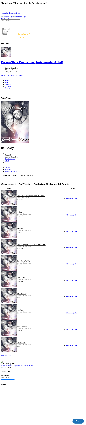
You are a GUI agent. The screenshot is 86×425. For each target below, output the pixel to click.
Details (7, 167)
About (3, 365)
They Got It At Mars (23, 261)
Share (21, 75)
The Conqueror (22, 326)
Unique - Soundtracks (24, 214)
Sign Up (21, 37)
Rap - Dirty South (23, 198)
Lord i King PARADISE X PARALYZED (31, 245)
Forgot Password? (24, 34)
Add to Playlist (10, 159)
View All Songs (6, 355)
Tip (16, 75)
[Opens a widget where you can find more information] (78, 421)
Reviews (8, 169)
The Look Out (21, 294)
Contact (19, 365)
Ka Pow (19, 212)
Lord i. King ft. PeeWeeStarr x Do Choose (31, 196)
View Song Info (71, 198)
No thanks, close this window (10, 13)
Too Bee (20, 228)
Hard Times (21, 277)
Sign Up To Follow (7, 75)
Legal (15, 365)
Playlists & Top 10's (11, 171)
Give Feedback (28, 365)
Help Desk (9, 365)
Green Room (21, 343)
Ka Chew (20, 310)
